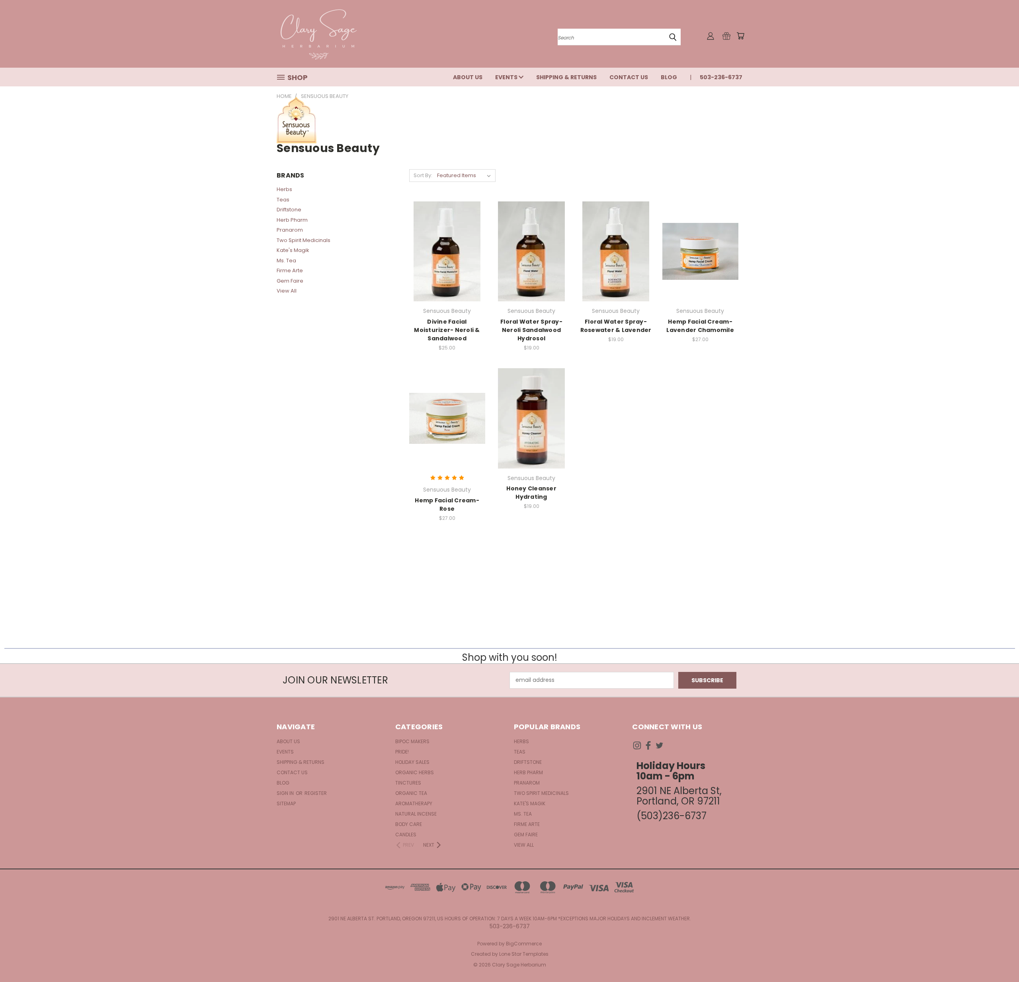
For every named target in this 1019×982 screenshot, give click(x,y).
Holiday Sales (412, 762)
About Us (467, 77)
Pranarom (290, 230)
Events (507, 77)
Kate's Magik (293, 250)
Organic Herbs (414, 772)
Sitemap (286, 803)
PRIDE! (402, 751)
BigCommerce (524, 943)
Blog (669, 77)
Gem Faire (290, 281)
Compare (444, 250)
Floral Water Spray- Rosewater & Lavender (616, 326)
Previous (998, 957)
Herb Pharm (292, 220)
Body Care (408, 824)
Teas (283, 199)
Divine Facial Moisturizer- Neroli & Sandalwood (447, 330)
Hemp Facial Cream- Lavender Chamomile (700, 326)
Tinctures (408, 782)
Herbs (284, 189)
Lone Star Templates (524, 954)
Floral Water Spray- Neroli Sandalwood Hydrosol (531, 330)
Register (316, 793)
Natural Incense (416, 813)
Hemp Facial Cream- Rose (447, 504)
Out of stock (447, 265)
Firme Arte (290, 270)
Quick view (447, 235)
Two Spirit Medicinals (303, 240)
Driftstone (289, 209)
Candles (405, 834)
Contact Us (628, 77)
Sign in (286, 793)
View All (287, 291)
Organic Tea (411, 793)
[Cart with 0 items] (740, 36)
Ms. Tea (286, 260)
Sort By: (423, 175)
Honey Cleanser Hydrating (531, 492)
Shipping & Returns (566, 77)
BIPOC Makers (412, 741)
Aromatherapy (413, 803)
